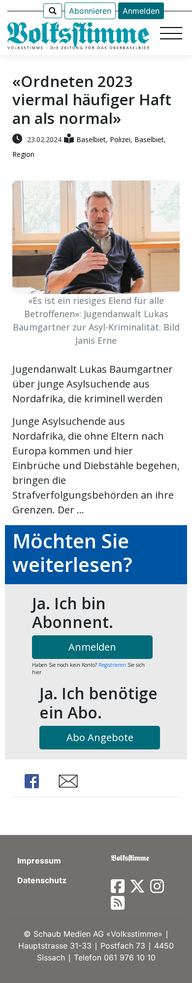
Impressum (39, 860)
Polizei (120, 139)
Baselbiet (91, 139)
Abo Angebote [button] (99, 737)
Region (23, 154)
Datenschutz (41, 880)
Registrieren (112, 664)
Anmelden (141, 11)
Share (32, 781)
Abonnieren (90, 11)
